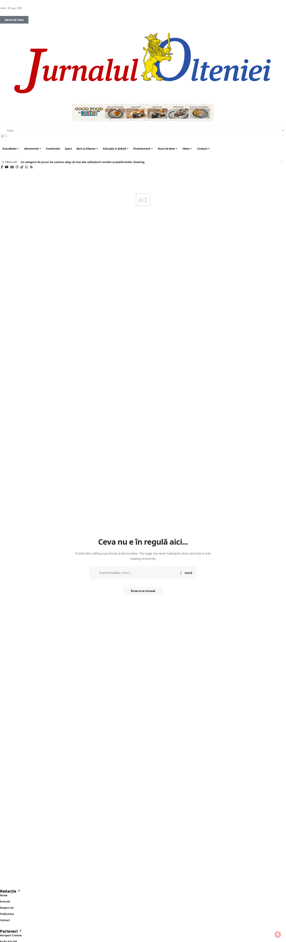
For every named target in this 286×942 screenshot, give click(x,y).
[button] (282, 162)
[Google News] (12, 167)
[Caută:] (138, 572)
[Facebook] (2, 167)
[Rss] (31, 167)
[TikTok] (21, 167)
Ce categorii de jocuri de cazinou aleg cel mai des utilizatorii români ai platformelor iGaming (83, 162)
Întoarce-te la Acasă (143, 591)
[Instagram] (17, 167)
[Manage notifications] (278, 934)
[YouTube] (6, 167)
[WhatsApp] (26, 167)
